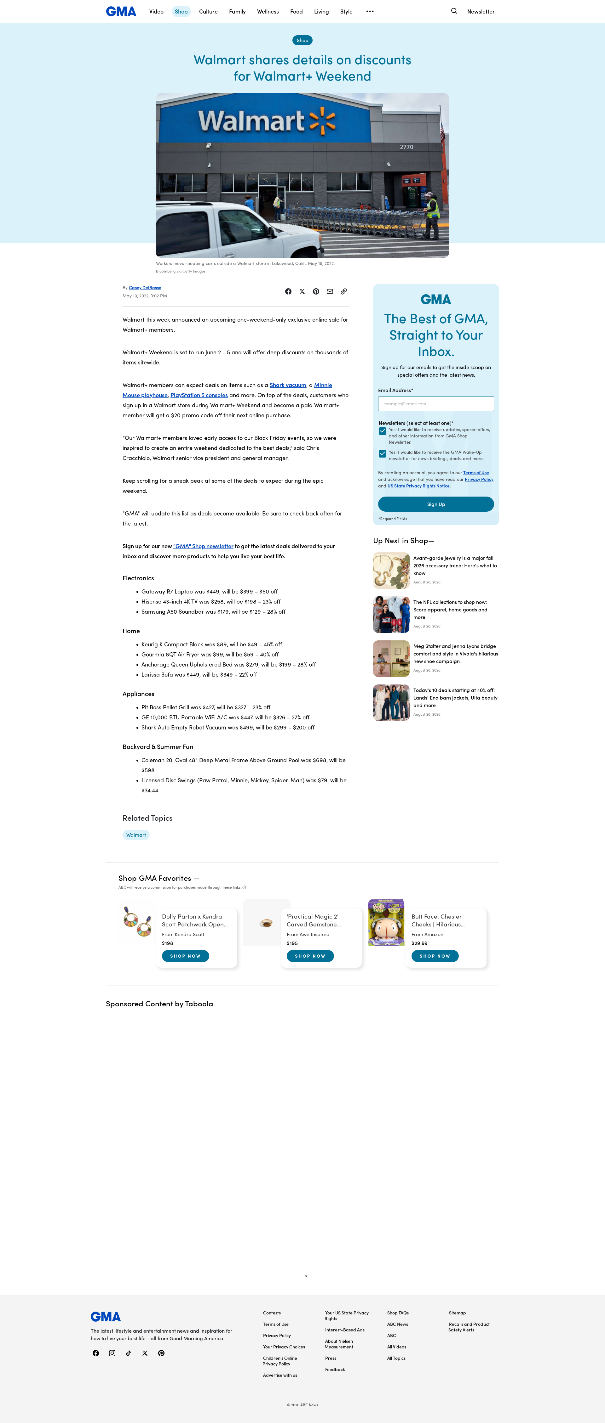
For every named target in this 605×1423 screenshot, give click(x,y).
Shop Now (185, 956)
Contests (272, 1312)
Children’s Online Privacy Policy (279, 1361)
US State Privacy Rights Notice (419, 485)
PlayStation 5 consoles (199, 395)
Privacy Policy (479, 479)
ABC (391, 1335)
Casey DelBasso (145, 287)
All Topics (396, 1358)
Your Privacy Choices (284, 1346)
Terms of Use (476, 472)
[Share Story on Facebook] (288, 291)
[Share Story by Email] (330, 291)
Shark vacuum (288, 385)
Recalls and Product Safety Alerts (469, 1327)
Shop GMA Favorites (155, 877)
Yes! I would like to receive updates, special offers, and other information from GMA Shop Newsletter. (439, 435)
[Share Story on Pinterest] (316, 291)
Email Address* (395, 389)
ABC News (397, 1324)
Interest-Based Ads (345, 1329)
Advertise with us (280, 1375)
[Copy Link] (344, 291)
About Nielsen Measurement (339, 1344)
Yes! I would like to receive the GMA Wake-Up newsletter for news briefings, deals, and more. (436, 455)
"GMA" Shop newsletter (203, 546)
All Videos (396, 1346)
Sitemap (457, 1312)
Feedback (335, 1369)
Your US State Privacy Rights (347, 1315)
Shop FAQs (398, 1312)
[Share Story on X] (302, 291)
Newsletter (481, 11)
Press (330, 1358)
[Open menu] (370, 11)
